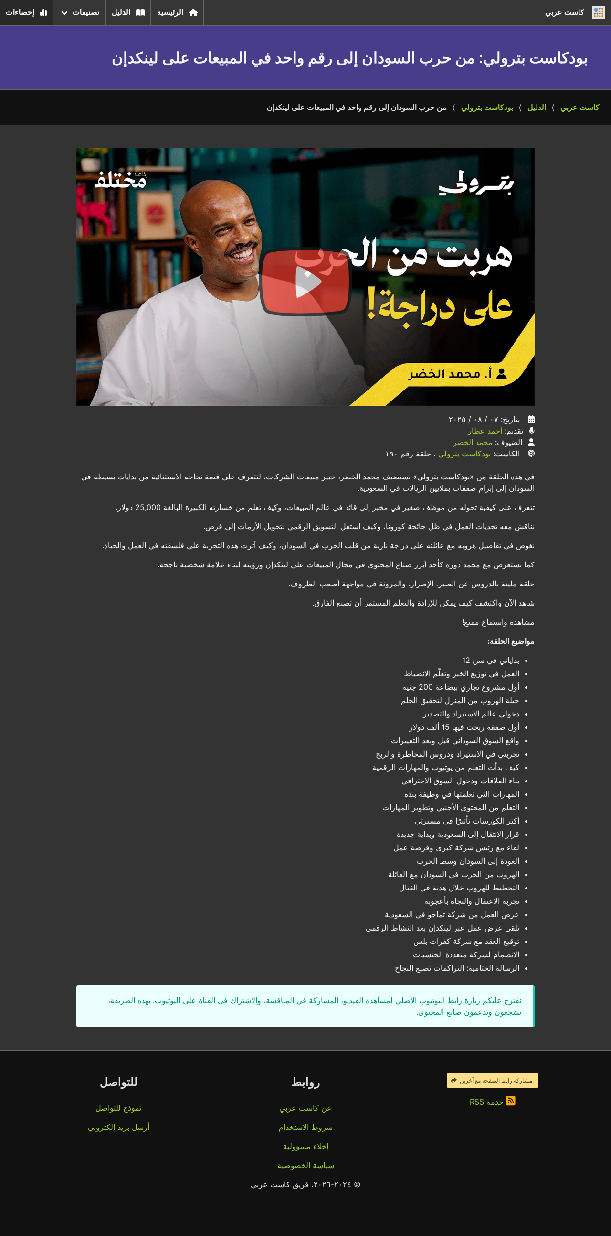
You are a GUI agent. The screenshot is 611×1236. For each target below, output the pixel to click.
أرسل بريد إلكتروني (118, 1127)
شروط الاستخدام (306, 1127)
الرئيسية (170, 12)
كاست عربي (580, 107)
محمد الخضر (473, 442)
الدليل (121, 12)
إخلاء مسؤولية (305, 1146)
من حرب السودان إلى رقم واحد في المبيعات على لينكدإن (357, 107)
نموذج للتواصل (118, 1108)
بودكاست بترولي (487, 107)
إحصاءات (20, 12)
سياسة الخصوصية (305, 1165)
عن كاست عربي (305, 1108)
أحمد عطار (485, 430)
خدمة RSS (488, 1101)
